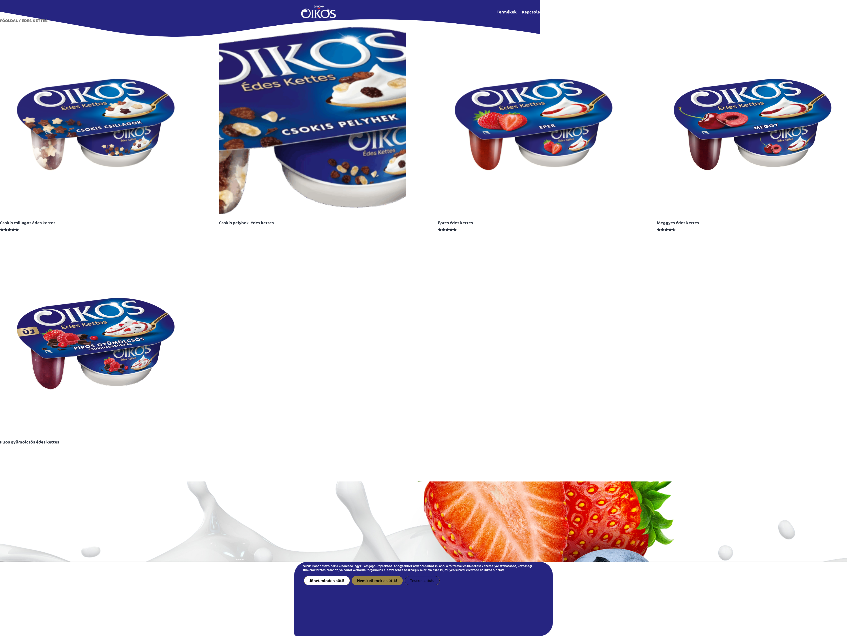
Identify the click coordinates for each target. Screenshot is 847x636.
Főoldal (9, 20)
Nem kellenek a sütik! (377, 580)
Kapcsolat (532, 12)
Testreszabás (422, 580)
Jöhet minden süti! (326, 580)
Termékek (507, 12)
